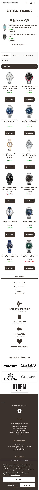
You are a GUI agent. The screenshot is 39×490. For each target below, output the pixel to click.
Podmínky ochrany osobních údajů (19, 432)
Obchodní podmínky (19, 430)
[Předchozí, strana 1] (14, 282)
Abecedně (5, 60)
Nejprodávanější (27, 55)
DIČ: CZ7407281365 (19, 450)
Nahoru (20, 291)
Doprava (19, 434)
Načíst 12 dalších (19, 276)
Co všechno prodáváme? (19, 426)
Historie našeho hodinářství (19, 423)
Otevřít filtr (6, 66)
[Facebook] (19, 411)
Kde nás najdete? (19, 425)
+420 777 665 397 (19, 407)
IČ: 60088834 (19, 448)
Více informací (15, 475)
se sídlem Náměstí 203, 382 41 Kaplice (19, 446)
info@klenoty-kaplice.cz (19, 405)
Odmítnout (10, 485)
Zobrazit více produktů (19, 44)
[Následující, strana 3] (24, 282)
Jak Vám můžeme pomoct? (19, 428)
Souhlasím (27, 485)
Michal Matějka (19, 444)
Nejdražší (16, 55)
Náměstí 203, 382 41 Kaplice (19, 460)
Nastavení (19, 479)
